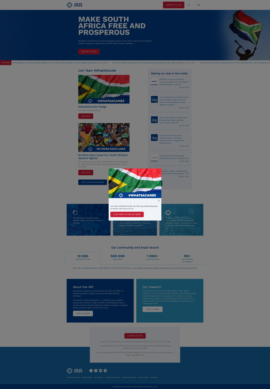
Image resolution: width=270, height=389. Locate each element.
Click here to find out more (127, 214)
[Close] (159, 200)
